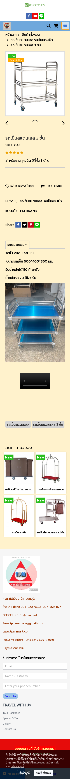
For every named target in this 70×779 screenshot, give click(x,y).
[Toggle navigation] (65, 26)
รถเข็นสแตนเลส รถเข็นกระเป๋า (41, 201)
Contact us (9, 729)
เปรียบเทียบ (53, 186)
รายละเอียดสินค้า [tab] (17, 245)
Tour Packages (11, 713)
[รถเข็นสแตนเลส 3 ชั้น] (35, 84)
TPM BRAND (27, 210)
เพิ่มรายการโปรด (21, 186)
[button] (47, 26)
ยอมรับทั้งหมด (43, 773)
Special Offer (10, 718)
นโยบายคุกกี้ (17, 766)
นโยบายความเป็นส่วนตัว (46, 762)
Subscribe (10, 696)
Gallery (7, 723)
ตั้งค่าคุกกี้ (24, 773)
